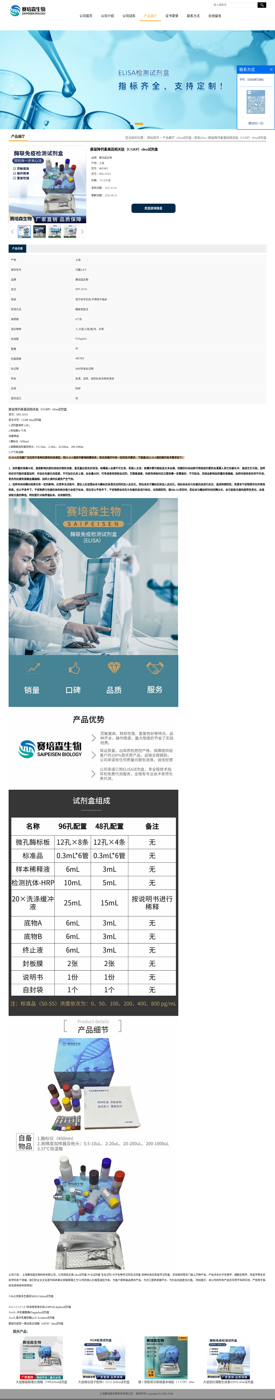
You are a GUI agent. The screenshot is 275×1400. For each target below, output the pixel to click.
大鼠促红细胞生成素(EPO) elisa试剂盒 (228, 1382)
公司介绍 (107, 16)
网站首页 (153, 137)
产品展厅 (150, 16)
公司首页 (85, 16)
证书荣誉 (171, 16)
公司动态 (128, 16)
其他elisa (200, 137)
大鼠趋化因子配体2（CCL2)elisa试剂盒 (104, 1382)
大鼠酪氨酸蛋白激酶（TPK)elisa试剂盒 (41, 1382)
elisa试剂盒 (184, 137)
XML (171, 1393)
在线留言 (214, 16)
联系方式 (193, 16)
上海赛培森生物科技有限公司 (116, 1393)
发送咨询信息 (153, 208)
